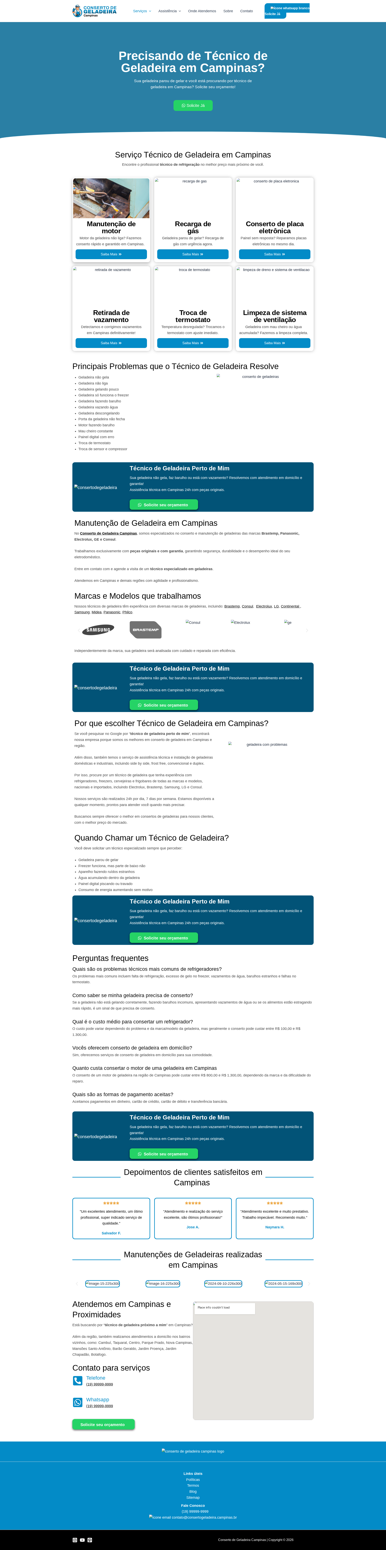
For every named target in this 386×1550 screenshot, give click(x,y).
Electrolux (264, 606)
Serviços (140, 11)
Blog (193, 1492)
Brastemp (232, 606)
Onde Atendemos (202, 11)
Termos (193, 1485)
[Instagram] (74, 1540)
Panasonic (112, 612)
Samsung (82, 612)
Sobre (228, 11)
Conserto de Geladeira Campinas (108, 533)
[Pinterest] (89, 1540)
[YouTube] (82, 1540)
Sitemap (193, 1498)
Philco (127, 612)
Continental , (291, 606)
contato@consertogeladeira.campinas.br (204, 1517)
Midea (97, 612)
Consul (247, 606)
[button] (78, 630)
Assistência (167, 11)
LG (276, 606)
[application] (149, 11)
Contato (246, 11)
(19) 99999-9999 (99, 1384)
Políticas (193, 1480)
